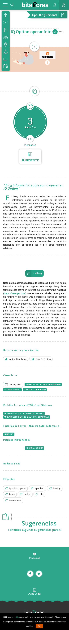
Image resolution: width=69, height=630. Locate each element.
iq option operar (17, 488)
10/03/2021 (15, 384)
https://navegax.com (15, 293)
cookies (16, 617)
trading (56, 488)
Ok (39, 626)
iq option (39, 488)
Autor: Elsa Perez (17, 359)
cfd (41, 494)
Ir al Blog (37, 273)
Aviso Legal (34, 593)
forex (12, 494)
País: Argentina (43, 359)
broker (27, 494)
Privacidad (34, 558)
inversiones (15, 500)
